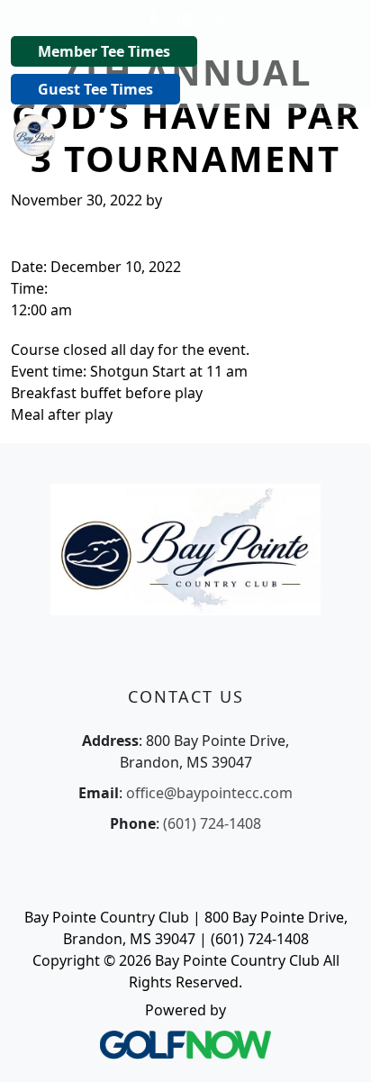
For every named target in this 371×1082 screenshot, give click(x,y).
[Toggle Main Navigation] (335, 133)
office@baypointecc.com (209, 793)
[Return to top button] (335, 1047)
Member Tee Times (104, 51)
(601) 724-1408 (212, 823)
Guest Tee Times (95, 89)
